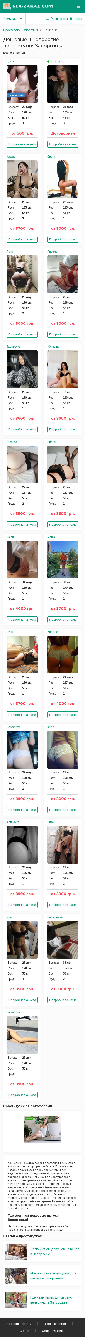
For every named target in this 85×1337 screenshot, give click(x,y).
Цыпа (10, 61)
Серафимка (55, 917)
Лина (10, 631)
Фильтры (10, 19)
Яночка (52, 251)
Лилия (51, 441)
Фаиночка (13, 822)
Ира (9, 917)
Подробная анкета (22, 144)
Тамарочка (13, 346)
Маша (51, 536)
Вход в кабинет (55, 1324)
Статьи (24, 1331)
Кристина (56, 61)
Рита (50, 822)
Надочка (52, 631)
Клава (11, 156)
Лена (10, 251)
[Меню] (78, 6)
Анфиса (12, 441)
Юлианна (53, 346)
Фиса (50, 727)
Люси (10, 536)
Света (51, 156)
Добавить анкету (19, 1324)
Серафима (13, 727)
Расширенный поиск (66, 19)
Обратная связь (53, 1331)
